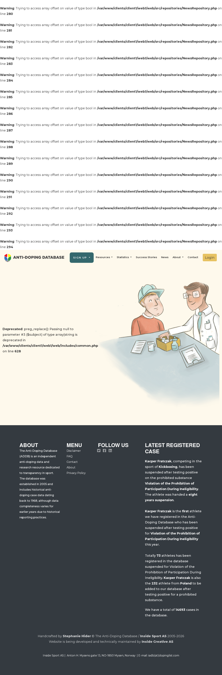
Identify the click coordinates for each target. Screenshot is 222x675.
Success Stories (146, 257)
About (71, 467)
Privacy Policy (76, 473)
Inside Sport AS (153, 636)
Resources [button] (103, 257)
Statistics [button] (123, 257)
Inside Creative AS (157, 642)
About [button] (177, 257)
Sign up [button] (80, 257)
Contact (193, 257)
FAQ (69, 456)
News (164, 257)
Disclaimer (74, 450)
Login (210, 257)
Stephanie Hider (77, 636)
